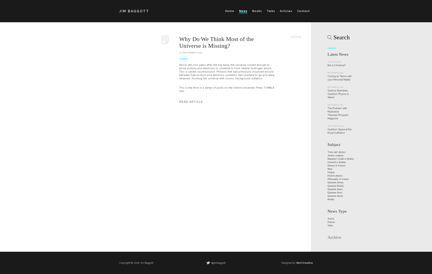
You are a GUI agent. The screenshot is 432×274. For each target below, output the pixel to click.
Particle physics (335, 175)
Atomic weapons (335, 155)
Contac (303, 11)
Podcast (331, 222)
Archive (334, 237)
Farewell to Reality (337, 162)
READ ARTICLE (191, 101)
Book (257, 11)
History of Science (336, 165)
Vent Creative (304, 263)
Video (330, 225)
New (243, 11)
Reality (331, 199)
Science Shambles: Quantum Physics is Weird (338, 94)
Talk (271, 11)
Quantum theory (335, 196)
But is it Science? (337, 65)
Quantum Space (335, 189)
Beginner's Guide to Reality (341, 159)
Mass (330, 169)
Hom (229, 11)
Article (286, 11)
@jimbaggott (218, 263)
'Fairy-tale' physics (336, 152)
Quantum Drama (335, 182)
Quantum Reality (336, 186)
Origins (331, 172)
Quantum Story (335, 192)
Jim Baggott (134, 11)
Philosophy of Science (338, 179)
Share (296, 37)
